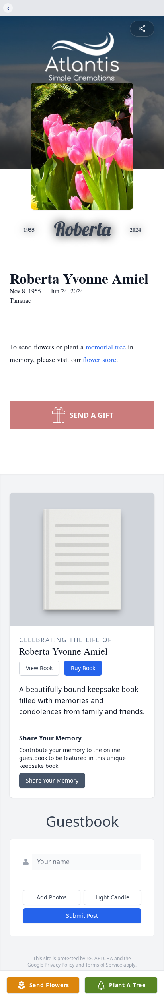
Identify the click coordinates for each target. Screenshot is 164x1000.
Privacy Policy (59, 964)
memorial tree (106, 346)
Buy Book (83, 668)
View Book (39, 668)
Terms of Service (103, 964)
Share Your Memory (52, 780)
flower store (99, 359)
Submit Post (82, 915)
